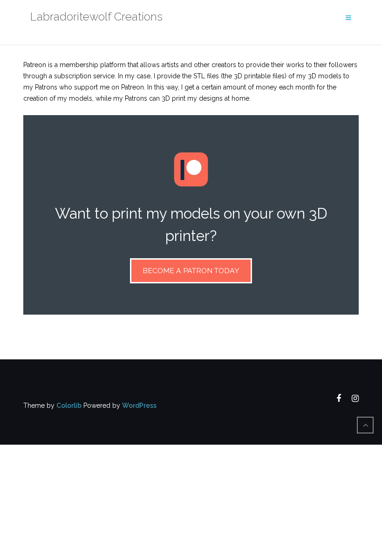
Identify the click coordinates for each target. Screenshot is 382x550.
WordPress (139, 405)
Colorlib (69, 405)
